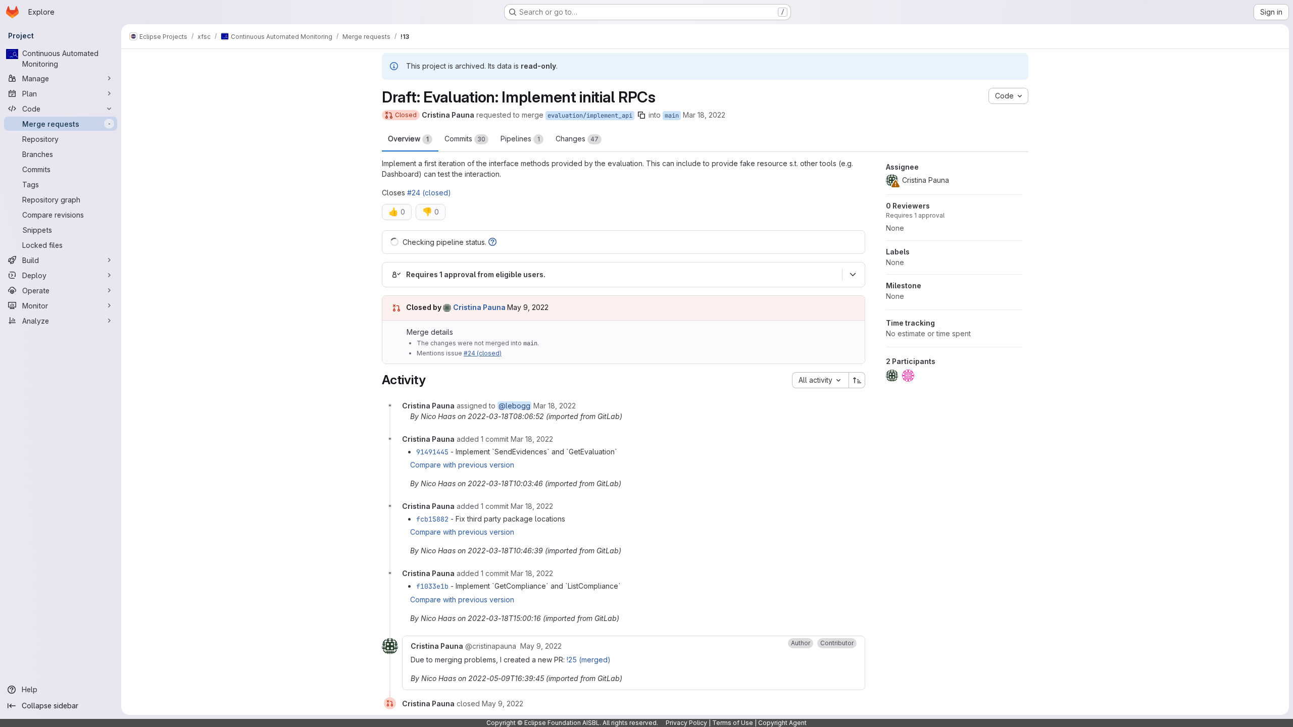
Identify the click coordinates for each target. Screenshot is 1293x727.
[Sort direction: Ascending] (857, 380)
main (672, 116)
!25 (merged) (589, 659)
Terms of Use (732, 722)
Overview (408, 138)
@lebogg (514, 405)
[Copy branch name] (641, 115)
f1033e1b (432, 586)
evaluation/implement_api (590, 116)
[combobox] (820, 380)
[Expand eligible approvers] (853, 275)
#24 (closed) (429, 192)
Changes (577, 138)
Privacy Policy (686, 722)
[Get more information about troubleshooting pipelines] (492, 242)
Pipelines (520, 138)
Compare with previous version (462, 464)
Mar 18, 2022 (704, 115)
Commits (464, 138)
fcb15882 (432, 519)
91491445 (432, 451)
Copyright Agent (782, 722)
